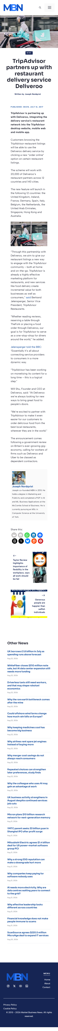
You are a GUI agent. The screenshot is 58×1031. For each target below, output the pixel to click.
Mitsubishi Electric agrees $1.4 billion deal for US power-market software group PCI (28, 845)
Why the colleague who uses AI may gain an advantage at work (27, 785)
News (29, 53)
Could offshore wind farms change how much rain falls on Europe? (27, 715)
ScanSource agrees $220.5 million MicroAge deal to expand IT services (28, 934)
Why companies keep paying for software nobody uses (25, 875)
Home (47, 979)
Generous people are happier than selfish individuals (38, 606)
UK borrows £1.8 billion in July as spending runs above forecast (25, 653)
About (47, 983)
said (28, 297)
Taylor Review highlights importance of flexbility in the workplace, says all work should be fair (21, 569)
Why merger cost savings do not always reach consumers (25, 757)
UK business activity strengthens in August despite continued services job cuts (27, 800)
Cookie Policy (10, 1008)
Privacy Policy (10, 1004)
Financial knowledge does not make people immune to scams (27, 920)
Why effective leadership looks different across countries (25, 906)
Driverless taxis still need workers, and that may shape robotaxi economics (27, 685)
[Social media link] (8, 986)
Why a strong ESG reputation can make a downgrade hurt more (26, 861)
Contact (46, 987)
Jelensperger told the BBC (26, 347)
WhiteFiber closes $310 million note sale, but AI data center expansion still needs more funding (28, 668)
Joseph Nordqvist (33, 94)
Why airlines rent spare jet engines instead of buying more (26, 743)
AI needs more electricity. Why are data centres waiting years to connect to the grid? (28, 890)
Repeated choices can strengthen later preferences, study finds (26, 771)
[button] (40, 7)
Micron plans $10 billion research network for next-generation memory (28, 816)
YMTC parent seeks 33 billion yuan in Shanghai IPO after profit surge (28, 830)
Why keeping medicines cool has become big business (26, 729)
